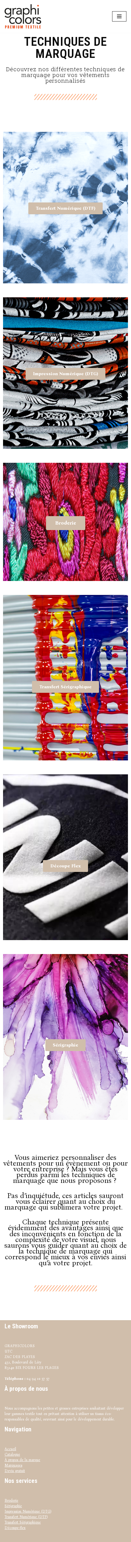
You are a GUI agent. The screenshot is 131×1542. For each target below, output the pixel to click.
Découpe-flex (15, 1528)
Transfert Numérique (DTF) (26, 1517)
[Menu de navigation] (119, 16)
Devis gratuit (15, 1471)
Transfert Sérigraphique (23, 1522)
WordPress (81, 1537)
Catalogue (12, 1454)
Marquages (13, 1465)
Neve (45, 1537)
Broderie (11, 1500)
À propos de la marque (22, 1460)
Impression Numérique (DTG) (28, 1511)
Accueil (10, 1449)
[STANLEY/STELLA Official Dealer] (24, 16)
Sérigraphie (13, 1506)
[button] (65, 208)
